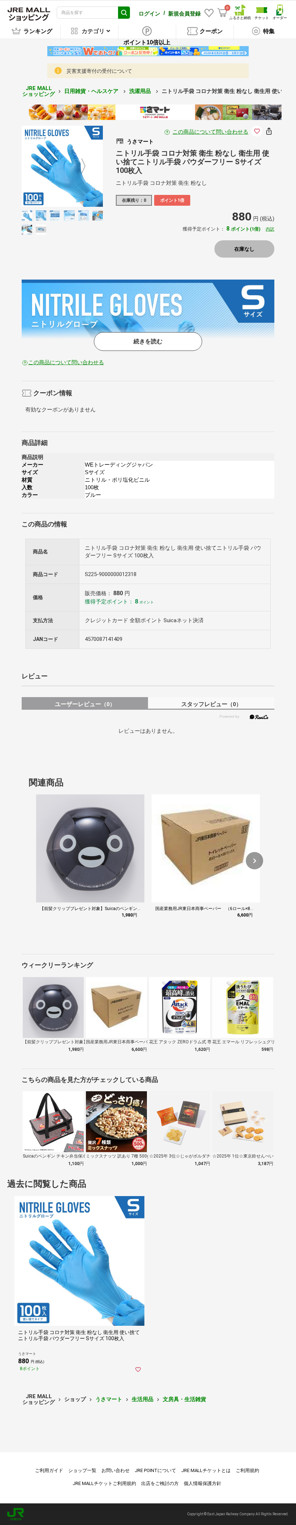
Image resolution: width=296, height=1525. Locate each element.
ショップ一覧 (82, 1470)
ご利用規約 (247, 1470)
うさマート (108, 1399)
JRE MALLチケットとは (206, 1470)
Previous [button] (45, 166)
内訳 (270, 229)
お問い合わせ (115, 1470)
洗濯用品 (140, 91)
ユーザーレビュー (85, 704)
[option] (62, 166)
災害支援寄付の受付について (99, 71)
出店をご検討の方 (160, 1483)
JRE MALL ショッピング (38, 91)
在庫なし (244, 249)
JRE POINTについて (155, 1470)
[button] (254, 861)
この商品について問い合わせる (210, 132)
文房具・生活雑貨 (184, 1399)
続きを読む (148, 341)
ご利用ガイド (49, 1470)
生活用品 (142, 1399)
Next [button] (79, 166)
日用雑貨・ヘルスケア (92, 91)
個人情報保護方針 (202, 1483)
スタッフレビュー (211, 704)
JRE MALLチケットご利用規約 (104, 1483)
